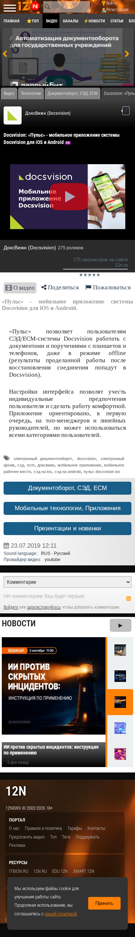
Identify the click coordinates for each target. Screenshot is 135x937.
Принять (104, 903)
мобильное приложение (79, 465)
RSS (128, 598)
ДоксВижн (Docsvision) (48, 113)
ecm (31, 465)
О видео (23, 287)
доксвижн (46, 465)
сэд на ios (43, 471)
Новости (19, 624)
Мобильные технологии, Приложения (68, 508)
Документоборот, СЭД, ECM (67, 488)
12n (15, 791)
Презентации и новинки (67, 528)
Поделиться (62, 287)
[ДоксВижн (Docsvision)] (13, 115)
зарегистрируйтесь (44, 607)
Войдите (11, 607)
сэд (20, 465)
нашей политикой (61, 913)
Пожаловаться (111, 287)
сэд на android (68, 471)
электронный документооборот (42, 458)
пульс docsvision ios (102, 471)
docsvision (86, 458)
